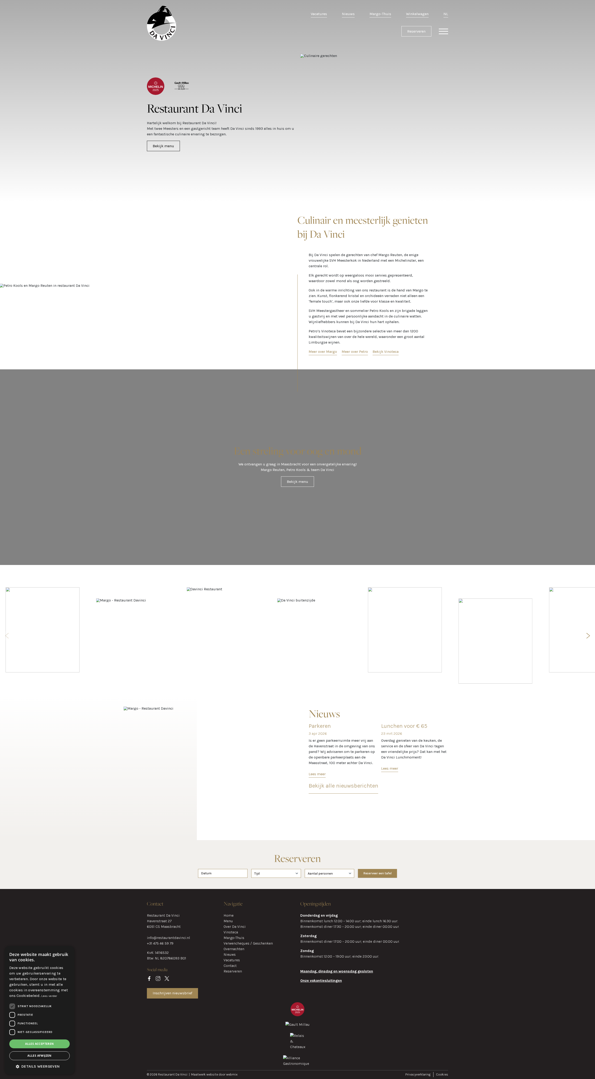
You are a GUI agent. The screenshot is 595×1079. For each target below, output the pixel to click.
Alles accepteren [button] (39, 1044)
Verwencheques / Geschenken (248, 943)
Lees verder (49, 996)
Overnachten (234, 949)
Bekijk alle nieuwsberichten (343, 785)
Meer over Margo (323, 351)
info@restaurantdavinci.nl (168, 937)
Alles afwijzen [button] (39, 1056)
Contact (230, 965)
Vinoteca (231, 932)
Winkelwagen (417, 14)
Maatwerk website (205, 1074)
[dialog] (39, 1010)
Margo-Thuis (380, 14)
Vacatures (319, 14)
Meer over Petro (355, 351)
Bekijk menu (163, 146)
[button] (39, 1066)
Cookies (442, 1074)
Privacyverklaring (417, 1074)
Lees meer (317, 774)
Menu (228, 921)
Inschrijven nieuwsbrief (172, 993)
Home (229, 915)
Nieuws (348, 14)
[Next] (587, 636)
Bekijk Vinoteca (386, 351)
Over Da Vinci (235, 926)
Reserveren (416, 31)
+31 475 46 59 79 (160, 943)
